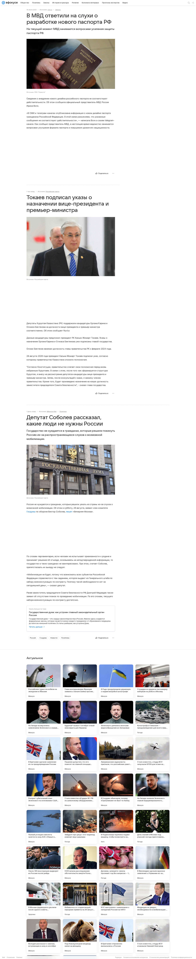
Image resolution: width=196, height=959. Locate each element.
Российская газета (52, 191)
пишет (69, 511)
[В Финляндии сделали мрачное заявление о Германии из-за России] (152, 863)
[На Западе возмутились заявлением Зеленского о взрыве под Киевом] (44, 718)
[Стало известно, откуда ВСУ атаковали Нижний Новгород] (152, 936)
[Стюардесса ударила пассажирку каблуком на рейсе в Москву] (152, 681)
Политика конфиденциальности (181, 957)
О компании (11, 957)
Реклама (19, 957)
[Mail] (3, 2)
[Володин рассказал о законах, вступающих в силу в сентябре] (44, 936)
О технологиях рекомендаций (159, 957)
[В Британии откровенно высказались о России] (116, 936)
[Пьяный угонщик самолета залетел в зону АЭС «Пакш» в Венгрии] (44, 827)
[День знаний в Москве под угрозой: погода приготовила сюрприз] (152, 827)
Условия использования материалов (135, 957)
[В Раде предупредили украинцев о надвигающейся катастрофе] (116, 681)
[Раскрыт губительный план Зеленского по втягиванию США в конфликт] (44, 791)
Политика (63, 411)
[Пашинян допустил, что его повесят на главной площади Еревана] (80, 754)
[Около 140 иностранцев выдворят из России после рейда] (44, 863)
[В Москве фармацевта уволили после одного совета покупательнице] (44, 900)
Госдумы (31, 511)
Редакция (118, 957)
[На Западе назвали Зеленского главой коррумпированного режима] (152, 791)
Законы (58, 10)
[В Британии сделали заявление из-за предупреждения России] (44, 754)
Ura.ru (50, 10)
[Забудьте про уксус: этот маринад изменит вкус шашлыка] (80, 827)
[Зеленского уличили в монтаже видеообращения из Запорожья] (116, 718)
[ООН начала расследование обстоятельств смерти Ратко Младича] (80, 863)
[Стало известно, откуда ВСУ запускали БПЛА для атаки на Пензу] (152, 754)
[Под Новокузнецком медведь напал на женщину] (80, 936)
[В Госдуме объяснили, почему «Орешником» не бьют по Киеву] (116, 791)
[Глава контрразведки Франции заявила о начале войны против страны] (80, 681)
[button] (71, 64)
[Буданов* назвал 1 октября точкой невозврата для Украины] (80, 718)
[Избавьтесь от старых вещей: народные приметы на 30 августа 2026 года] (80, 900)
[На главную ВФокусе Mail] (11, 2)
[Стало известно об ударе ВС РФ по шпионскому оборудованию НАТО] (80, 791)
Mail (3, 957)
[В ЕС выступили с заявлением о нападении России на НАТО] (116, 900)
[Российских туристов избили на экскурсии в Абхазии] (44, 681)
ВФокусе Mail (51, 411)
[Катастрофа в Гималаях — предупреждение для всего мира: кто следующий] (152, 718)
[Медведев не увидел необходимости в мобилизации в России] (152, 900)
